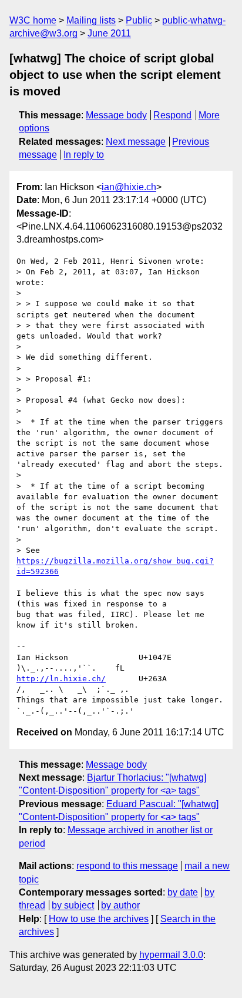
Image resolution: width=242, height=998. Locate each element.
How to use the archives (99, 919)
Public (139, 20)
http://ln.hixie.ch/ (61, 678)
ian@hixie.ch (129, 187)
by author (120, 905)
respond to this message (127, 866)
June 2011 (109, 33)
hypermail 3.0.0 (171, 955)
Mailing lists (91, 20)
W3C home (32, 20)
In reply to (83, 155)
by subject (73, 905)
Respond (172, 115)
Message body (116, 115)
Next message (136, 142)
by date (182, 892)
